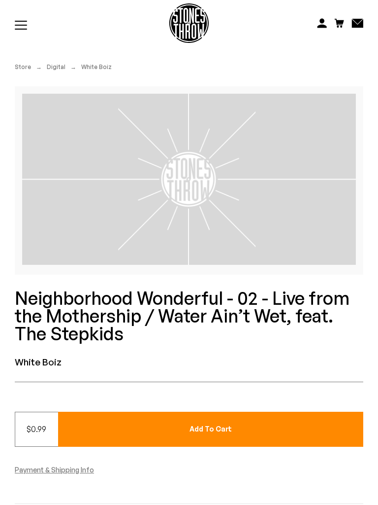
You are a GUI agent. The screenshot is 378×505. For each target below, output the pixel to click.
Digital (56, 67)
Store (23, 67)
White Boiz (96, 67)
